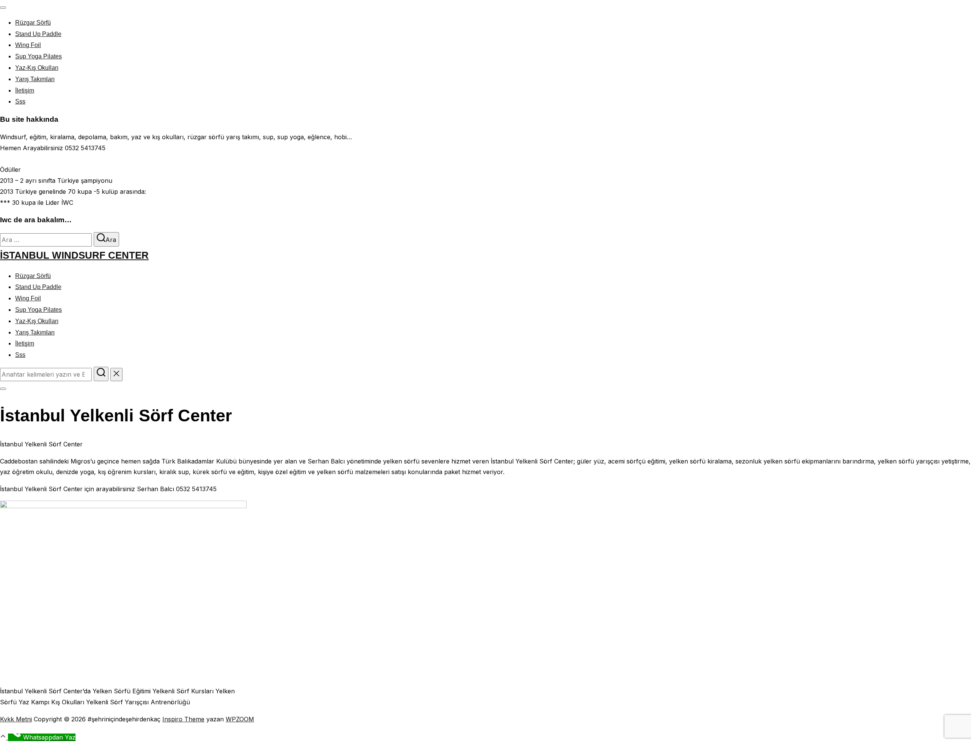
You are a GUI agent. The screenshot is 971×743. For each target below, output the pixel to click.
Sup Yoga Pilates (38, 56)
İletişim (24, 90)
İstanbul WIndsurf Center (74, 255)
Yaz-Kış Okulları (36, 67)
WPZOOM (240, 719)
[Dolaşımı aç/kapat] (3, 7)
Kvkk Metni (16, 719)
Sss (20, 101)
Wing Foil (28, 45)
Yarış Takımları (35, 79)
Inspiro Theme (183, 719)
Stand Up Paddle (38, 34)
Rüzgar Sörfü (33, 22)
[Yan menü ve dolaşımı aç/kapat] (3, 389)
